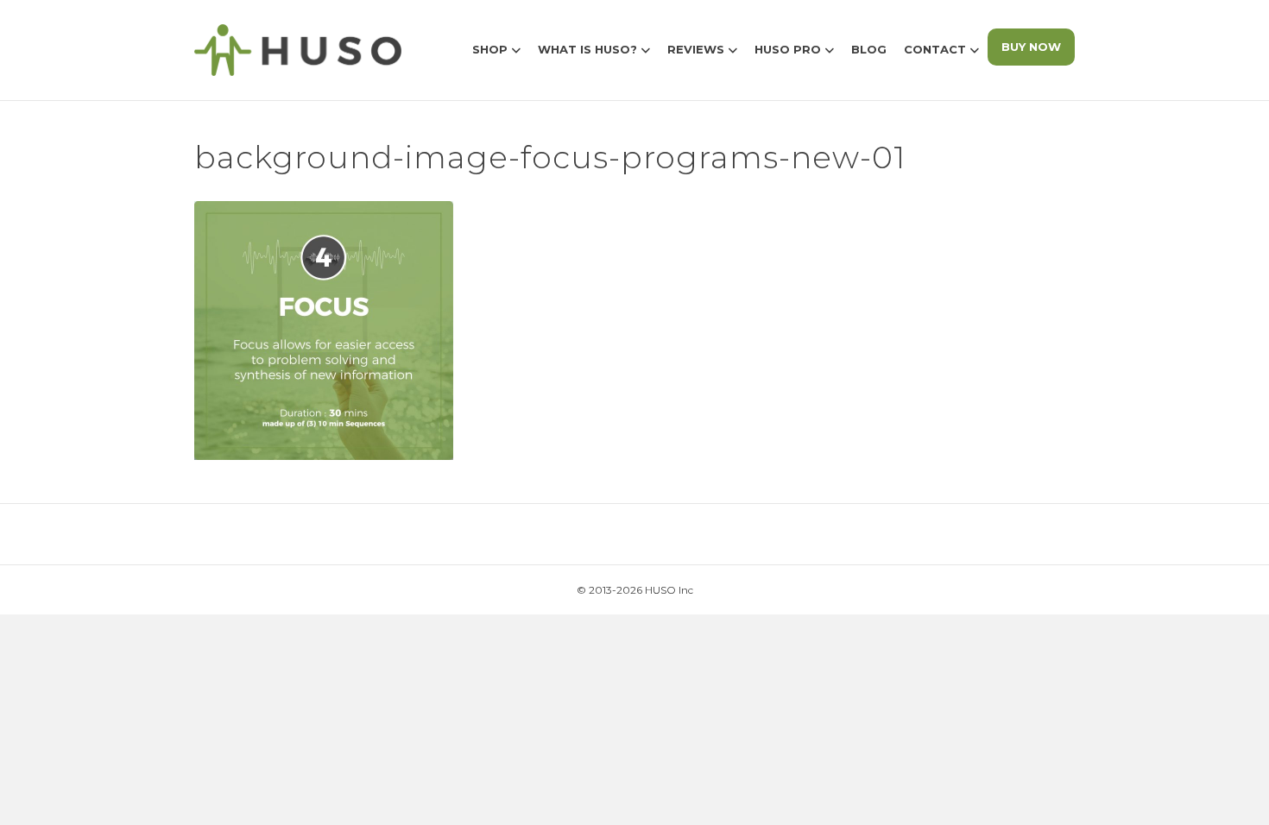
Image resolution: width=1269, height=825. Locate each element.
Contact (935, 49)
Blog (869, 49)
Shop (490, 49)
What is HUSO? (587, 49)
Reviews (695, 49)
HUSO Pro (787, 49)
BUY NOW (1031, 47)
